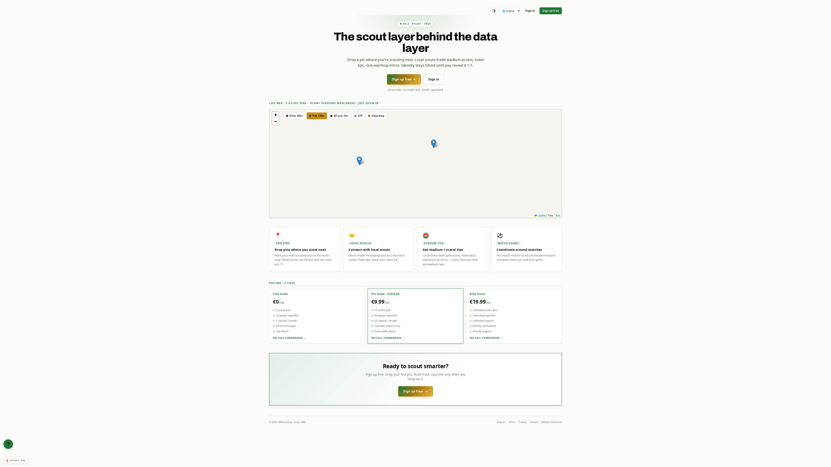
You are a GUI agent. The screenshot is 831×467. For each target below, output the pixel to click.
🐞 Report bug (15, 460)
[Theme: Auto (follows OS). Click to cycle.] (494, 11)
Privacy (522, 422)
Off (360, 116)
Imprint (501, 422)
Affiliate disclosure (551, 422)
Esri (558, 215)
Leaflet (541, 215)
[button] (359, 160)
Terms (512, 422)
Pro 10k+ (318, 116)
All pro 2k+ (341, 116)
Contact (534, 422)
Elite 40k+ (296, 116)
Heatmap (378, 116)
